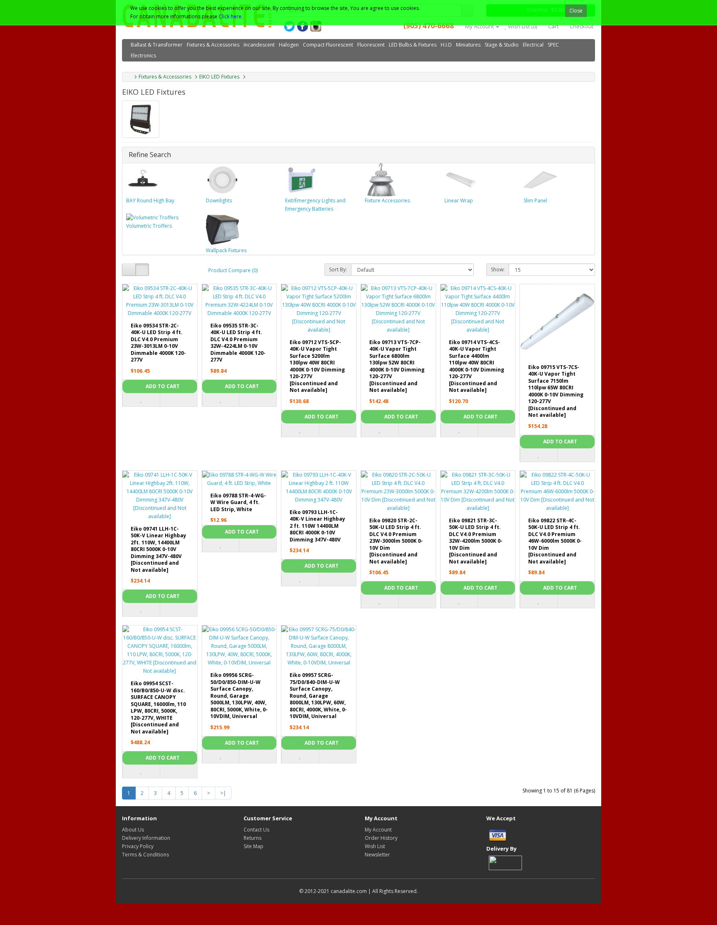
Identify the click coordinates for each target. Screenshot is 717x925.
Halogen (289, 44)
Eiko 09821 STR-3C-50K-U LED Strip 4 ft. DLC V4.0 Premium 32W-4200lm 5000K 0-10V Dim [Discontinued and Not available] (475, 541)
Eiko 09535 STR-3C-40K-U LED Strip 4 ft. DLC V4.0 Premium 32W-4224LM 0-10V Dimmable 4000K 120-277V (238, 343)
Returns (252, 837)
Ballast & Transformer (157, 44)
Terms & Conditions (145, 854)
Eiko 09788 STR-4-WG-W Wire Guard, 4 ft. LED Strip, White (238, 502)
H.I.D (446, 44)
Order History (381, 837)
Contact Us (256, 829)
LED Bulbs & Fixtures (413, 44)
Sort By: (338, 269)
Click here (230, 16)
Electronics (143, 55)
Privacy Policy (138, 846)
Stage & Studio (502, 44)
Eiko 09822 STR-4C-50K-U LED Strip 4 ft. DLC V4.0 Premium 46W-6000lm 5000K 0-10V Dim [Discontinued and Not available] (555, 541)
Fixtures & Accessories (213, 44)
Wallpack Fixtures (226, 250)
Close (576, 10)
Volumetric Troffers (149, 225)
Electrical (533, 44)
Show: (498, 269)
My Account (378, 829)
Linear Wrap (458, 200)
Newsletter (377, 854)
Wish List (375, 846)
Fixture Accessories (387, 200)
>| (223, 793)
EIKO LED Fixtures (219, 76)
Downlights (219, 200)
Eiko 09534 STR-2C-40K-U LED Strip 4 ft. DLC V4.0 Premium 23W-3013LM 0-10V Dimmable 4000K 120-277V (158, 343)
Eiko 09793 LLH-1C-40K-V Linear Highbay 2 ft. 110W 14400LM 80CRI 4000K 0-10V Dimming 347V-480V (317, 526)
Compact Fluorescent (328, 44)
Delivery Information (146, 837)
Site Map (253, 846)
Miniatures (468, 44)
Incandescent (259, 44)
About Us (133, 829)
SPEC (553, 44)
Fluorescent (371, 44)
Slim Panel (535, 200)
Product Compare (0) (233, 270)
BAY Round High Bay (150, 200)
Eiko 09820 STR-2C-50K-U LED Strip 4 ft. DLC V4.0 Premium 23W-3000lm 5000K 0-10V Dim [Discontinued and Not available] (396, 541)
